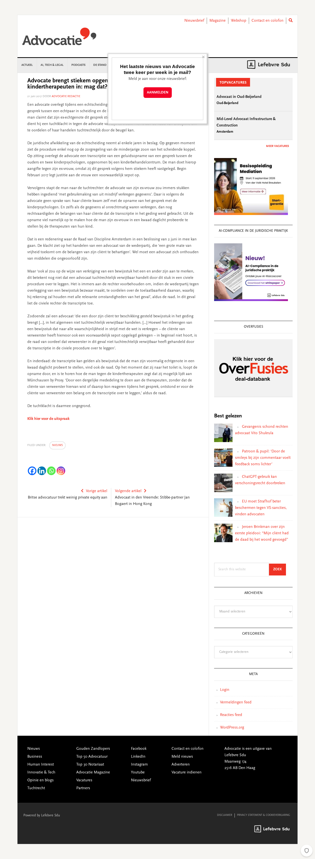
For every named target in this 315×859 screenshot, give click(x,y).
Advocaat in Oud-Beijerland (239, 97)
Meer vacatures (277, 146)
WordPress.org (232, 728)
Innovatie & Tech (41, 772)
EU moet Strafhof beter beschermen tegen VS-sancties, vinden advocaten (261, 508)
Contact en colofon (268, 21)
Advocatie (59, 39)
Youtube (138, 772)
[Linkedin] (41, 470)
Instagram (139, 765)
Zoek (279, 569)
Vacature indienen (187, 772)
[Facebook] (32, 470)
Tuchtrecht (36, 788)
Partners (83, 788)
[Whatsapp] (51, 470)
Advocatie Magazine (93, 772)
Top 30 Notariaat (90, 765)
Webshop (238, 21)
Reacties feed (231, 715)
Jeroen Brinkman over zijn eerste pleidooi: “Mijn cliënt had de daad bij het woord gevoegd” (262, 533)
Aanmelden (157, 92)
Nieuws (57, 445)
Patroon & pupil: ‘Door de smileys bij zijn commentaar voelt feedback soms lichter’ (263, 457)
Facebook (138, 749)
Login (224, 690)
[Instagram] (61, 470)
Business (34, 757)
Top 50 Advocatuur (92, 757)
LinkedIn (138, 757)
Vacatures (84, 780)
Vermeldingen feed (236, 702)
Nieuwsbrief (194, 21)
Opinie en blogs (40, 780)
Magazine (217, 21)
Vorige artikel (96, 491)
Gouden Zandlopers (93, 749)
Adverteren (181, 765)
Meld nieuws (182, 757)
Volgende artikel (128, 491)
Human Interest (40, 765)
